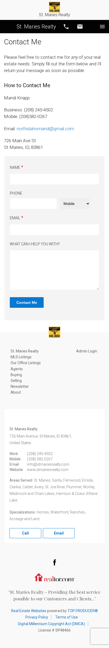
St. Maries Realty (36, 26)
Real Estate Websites (28, 611)
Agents (17, 369)
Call (66, 26)
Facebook (54, 562)
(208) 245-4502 (40, 454)
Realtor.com (54, 576)
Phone (16, 193)
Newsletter (20, 386)
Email (80, 26)
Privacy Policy (36, 617)
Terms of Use (66, 617)
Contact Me (26, 302)
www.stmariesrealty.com (48, 470)
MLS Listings (21, 357)
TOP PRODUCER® (82, 611)
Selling (16, 380)
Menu (102, 26)
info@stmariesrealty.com (48, 464)
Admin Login (86, 351)
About (16, 392)
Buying (16, 375)
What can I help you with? (35, 244)
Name (15, 167)
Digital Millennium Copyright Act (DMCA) (51, 624)
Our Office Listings (26, 363)
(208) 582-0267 (40, 459)
